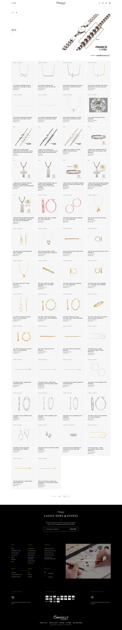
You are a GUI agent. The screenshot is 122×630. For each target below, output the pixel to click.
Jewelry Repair (31, 553)
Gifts (12, 561)
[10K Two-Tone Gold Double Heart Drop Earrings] (23, 308)
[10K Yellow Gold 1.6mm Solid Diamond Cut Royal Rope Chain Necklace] (48, 472)
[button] (99, 3)
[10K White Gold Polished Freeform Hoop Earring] (23, 439)
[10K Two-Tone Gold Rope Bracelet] (48, 340)
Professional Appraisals (31, 558)
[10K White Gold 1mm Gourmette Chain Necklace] (73, 373)
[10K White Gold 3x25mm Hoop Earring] (23, 406)
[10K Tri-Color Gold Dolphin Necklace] (98, 209)
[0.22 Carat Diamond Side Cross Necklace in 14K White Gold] (73, 76)
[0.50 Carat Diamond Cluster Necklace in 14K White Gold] (73, 108)
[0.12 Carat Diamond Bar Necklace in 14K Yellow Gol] (48, 76)
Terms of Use (43, 622)
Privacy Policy (53, 622)
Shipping (30, 576)
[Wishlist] (106, 3)
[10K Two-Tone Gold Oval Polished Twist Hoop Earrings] (73, 308)
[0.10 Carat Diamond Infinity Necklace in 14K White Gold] (23, 76)
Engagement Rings (16, 550)
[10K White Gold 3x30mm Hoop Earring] (48, 406)
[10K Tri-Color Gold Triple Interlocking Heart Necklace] (48, 242)
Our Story (13, 572)
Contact (30, 574)
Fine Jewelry (14, 555)
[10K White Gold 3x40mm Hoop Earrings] (73, 406)
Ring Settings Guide (49, 555)
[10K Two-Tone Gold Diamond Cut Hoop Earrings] (73, 274)
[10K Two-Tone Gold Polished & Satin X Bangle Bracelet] (98, 308)
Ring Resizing (31, 555)
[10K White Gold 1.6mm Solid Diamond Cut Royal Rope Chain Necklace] (48, 373)
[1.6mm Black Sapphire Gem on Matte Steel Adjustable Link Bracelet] (98, 141)
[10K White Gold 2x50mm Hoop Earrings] (98, 373)
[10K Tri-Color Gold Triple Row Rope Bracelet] (73, 242)
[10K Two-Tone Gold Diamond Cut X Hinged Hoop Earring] (98, 274)
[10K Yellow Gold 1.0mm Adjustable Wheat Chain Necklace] (98, 439)
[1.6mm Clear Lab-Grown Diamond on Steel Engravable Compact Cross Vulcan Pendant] (98, 175)
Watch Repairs (31, 560)
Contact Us (30, 563)
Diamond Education (49, 548)
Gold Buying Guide (49, 553)
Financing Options (15, 576)
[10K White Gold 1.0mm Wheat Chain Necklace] (23, 373)
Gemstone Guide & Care (50, 550)
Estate (12, 557)
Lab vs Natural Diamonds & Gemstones (49, 558)
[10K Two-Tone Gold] (23, 274)
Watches (13, 559)
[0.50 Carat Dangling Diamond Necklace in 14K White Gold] (48, 108)
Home (12, 12)
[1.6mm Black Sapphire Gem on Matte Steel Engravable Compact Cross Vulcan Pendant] (23, 175)
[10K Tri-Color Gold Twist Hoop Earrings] (98, 242)
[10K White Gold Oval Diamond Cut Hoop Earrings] (98, 406)
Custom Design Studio (16, 574)
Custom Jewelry (32, 550)
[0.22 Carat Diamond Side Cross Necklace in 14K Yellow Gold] (98, 76)
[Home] (61, 3)
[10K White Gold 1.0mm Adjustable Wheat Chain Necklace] (98, 340)
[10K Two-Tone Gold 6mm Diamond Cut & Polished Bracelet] (48, 274)
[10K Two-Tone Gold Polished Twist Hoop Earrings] (23, 340)
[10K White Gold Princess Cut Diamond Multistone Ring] (73, 439)
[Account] (103, 3)
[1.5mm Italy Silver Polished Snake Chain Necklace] (73, 141)
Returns (68, 622)
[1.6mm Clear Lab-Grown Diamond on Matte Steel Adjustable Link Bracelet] (73, 175)
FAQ (29, 572)
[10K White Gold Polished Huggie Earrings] (48, 439)
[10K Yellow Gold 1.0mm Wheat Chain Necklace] (23, 472)
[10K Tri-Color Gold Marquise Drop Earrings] (23, 242)
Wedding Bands (15, 553)
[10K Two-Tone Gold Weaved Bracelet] (73, 340)
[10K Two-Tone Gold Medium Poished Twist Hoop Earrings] (48, 308)
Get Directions (88, 564)
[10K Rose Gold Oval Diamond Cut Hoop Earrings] (48, 209)
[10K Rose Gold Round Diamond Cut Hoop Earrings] (73, 209)
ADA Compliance (77, 622)
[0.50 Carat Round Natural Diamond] (98, 108)
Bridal (12, 548)
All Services (31, 548)
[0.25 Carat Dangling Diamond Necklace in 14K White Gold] (23, 108)
